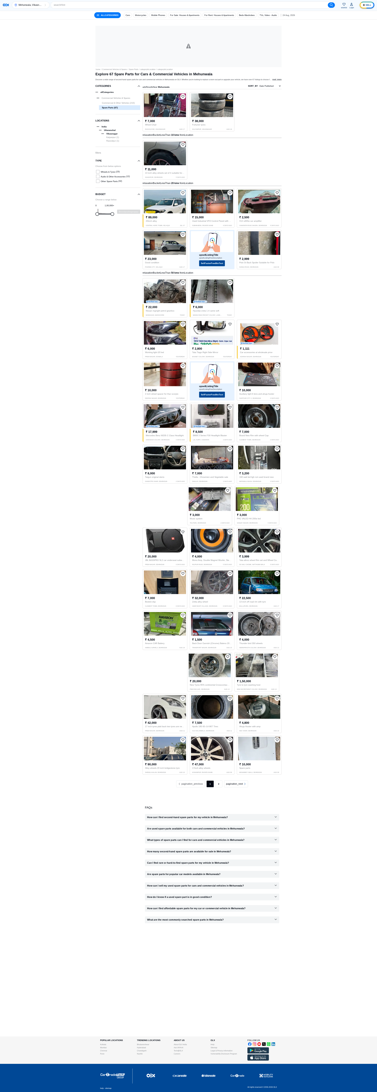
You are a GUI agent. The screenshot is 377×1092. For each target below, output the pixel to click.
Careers (177, 1054)
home (98, 69)
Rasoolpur (112, 141)
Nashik (140, 1054)
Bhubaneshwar (143, 1045)
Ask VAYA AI (178, 1048)
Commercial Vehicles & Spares (114, 69)
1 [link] (210, 784)
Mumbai (103, 1048)
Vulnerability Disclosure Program (224, 1054)
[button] (45, 5)
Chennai (103, 1051)
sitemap (108, 1088)
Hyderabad (141, 1048)
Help (212, 1045)
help (102, 1088)
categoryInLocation (148, 69)
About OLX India (180, 1045)
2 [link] (218, 784)
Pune (102, 1054)
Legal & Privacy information (222, 1051)
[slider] (97, 214)
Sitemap (214, 1048)
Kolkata (103, 1045)
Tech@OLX (178, 1051)
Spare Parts (133, 69)
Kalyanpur (112, 137)
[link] (236, 784)
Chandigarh (142, 1051)
